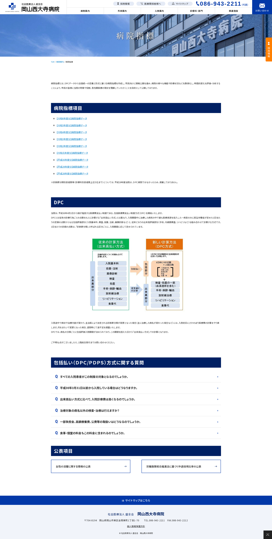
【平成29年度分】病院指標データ (72, 166)
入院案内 (159, 10)
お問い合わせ (262, 10)
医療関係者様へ (152, 3)
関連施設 (233, 10)
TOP (53, 61)
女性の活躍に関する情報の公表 (73, 466)
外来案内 (122, 10)
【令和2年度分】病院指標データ (72, 146)
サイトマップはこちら (137, 500)
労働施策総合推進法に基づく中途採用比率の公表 (173, 466)
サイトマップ (181, 3)
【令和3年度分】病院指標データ (72, 139)
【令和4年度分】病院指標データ (72, 132)
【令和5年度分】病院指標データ (72, 125)
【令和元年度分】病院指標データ (72, 153)
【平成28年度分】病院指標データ (72, 173)
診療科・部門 (196, 10)
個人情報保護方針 (136, 526)
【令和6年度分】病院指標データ (72, 118)
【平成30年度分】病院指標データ (72, 159)
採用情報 (125, 3)
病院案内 (85, 10)
